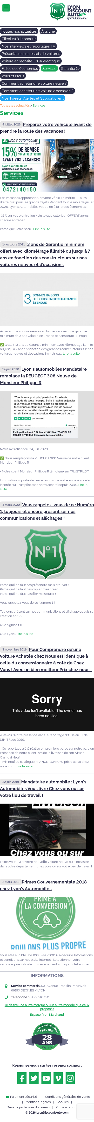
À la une (48, 31)
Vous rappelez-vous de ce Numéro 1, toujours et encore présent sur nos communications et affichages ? (47, 511)
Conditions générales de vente (67, 1096)
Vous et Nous (13, 76)
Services (49, 68)
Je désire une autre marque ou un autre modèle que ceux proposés (47, 1007)
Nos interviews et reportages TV (28, 46)
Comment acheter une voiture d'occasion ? (37, 91)
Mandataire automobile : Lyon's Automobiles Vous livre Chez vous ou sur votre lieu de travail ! (43, 788)
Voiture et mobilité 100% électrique (31, 61)
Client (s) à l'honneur (19, 39)
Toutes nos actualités (19, 31)
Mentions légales (38, 1102)
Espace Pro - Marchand (47, 1014)
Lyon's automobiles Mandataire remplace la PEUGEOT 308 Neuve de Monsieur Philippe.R (43, 376)
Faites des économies (20, 68)
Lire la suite (41, 229)
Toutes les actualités (15, 105)
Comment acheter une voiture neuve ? (34, 83)
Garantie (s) (70, 68)
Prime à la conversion (71, 1107)
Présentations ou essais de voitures (31, 54)
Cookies (62, 1102)
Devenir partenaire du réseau (28, 1107)
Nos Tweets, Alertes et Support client (33, 98)
